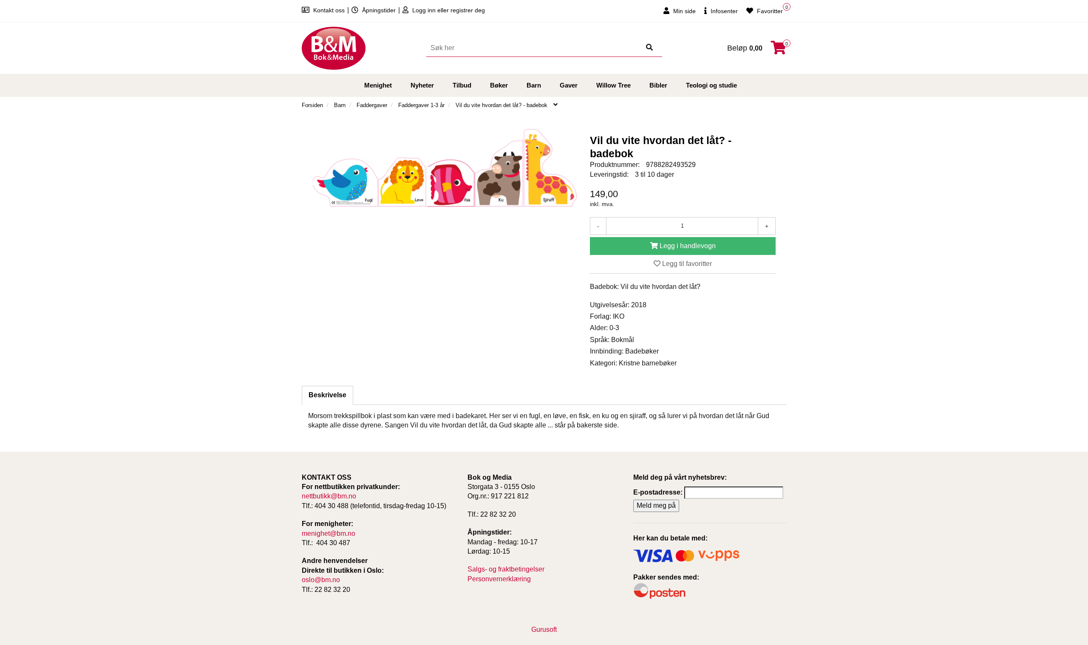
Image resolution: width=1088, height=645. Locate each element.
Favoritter (769, 11)
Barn (534, 85)
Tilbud (462, 85)
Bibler (658, 85)
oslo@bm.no (321, 579)
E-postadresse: (658, 492)
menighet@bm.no (328, 533)
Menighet (378, 85)
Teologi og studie (711, 85)
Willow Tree (613, 85)
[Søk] (649, 48)
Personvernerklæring (499, 579)
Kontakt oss (329, 10)
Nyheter (422, 85)
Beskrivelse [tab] (327, 395)
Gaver (569, 85)
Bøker (499, 85)
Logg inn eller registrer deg (448, 10)
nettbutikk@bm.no (329, 496)
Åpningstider (378, 10)
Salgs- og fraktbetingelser (506, 569)
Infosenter (723, 11)
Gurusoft (544, 629)
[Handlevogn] (778, 50)
